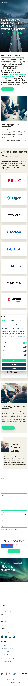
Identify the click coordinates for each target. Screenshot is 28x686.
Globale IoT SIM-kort (6, 655)
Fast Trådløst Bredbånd (7, 651)
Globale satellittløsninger (8, 658)
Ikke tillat (14, 368)
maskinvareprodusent (7, 415)
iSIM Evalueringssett (6, 661)
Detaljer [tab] (12, 320)
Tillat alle (14, 360)
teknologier (18, 131)
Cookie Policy (17, 682)
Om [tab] (20, 320)
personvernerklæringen (13, 540)
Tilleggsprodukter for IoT (7, 645)
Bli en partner (7, 89)
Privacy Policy (11, 682)
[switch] (25, 347)
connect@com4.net (6, 618)
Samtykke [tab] (3, 320)
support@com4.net (6, 625)
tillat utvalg (14, 364)
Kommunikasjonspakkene (8, 648)
